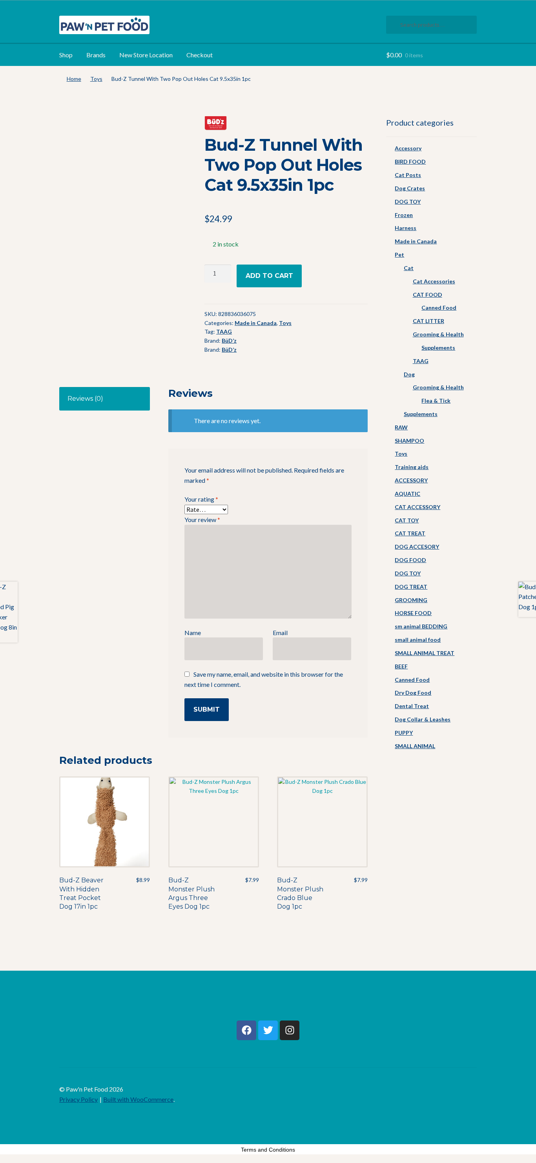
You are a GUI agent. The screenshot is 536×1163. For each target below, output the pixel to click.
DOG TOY (408, 201)
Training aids (411, 467)
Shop (66, 54)
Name (192, 632)
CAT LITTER (428, 321)
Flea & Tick (435, 400)
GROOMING (411, 600)
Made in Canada (256, 323)
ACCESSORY (411, 480)
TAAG (224, 331)
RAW (401, 427)
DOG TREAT (411, 586)
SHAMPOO (409, 440)
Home (74, 78)
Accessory (408, 148)
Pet (399, 254)
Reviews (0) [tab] (85, 398)
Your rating (201, 499)
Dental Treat (412, 706)
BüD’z (229, 340)
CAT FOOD (427, 294)
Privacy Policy (78, 1099)
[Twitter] (268, 1030)
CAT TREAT (410, 533)
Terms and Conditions (268, 1150)
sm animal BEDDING (421, 626)
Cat (409, 268)
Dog (409, 374)
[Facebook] (246, 1030)
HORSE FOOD (413, 613)
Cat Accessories (434, 281)
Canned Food (438, 307)
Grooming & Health (438, 334)
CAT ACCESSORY (417, 507)
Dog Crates (410, 188)
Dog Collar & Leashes (422, 719)
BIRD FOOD (410, 161)
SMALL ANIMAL (415, 746)
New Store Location (146, 54)
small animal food (418, 639)
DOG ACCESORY (417, 546)
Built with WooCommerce (138, 1099)
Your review (202, 519)
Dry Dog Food (413, 692)
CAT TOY (407, 520)
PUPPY (404, 732)
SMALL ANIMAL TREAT (424, 653)
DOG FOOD (410, 560)
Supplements (438, 347)
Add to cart (269, 275)
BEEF (401, 666)
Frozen (404, 215)
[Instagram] (289, 1030)
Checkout (199, 54)
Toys (96, 78)
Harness (405, 228)
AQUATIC (407, 493)
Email (280, 632)
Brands (96, 54)
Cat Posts (408, 175)
